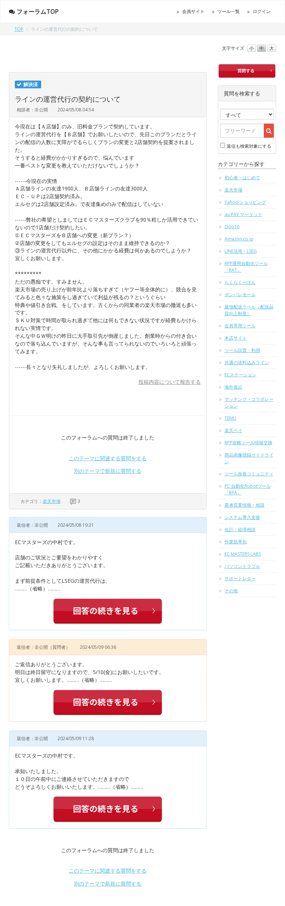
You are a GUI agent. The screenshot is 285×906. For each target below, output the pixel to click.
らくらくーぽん (240, 282)
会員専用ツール (240, 326)
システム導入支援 (242, 517)
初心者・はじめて (242, 177)
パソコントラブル (242, 566)
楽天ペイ (233, 430)
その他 (231, 591)
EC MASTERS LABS (243, 554)
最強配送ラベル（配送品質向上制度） (249, 310)
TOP (18, 29)
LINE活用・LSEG (241, 251)
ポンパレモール (240, 294)
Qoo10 (232, 226)
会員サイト (193, 11)
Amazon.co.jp (239, 239)
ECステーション (240, 375)
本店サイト (236, 338)
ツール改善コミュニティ (249, 474)
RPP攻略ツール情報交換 (248, 442)
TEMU (230, 418)
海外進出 (233, 387)
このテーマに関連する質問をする (108, 458)
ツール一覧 (228, 11)
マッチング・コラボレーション (249, 402)
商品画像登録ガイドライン (249, 458)
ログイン (262, 11)
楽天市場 (51, 501)
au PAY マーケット (243, 214)
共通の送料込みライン (247, 362)
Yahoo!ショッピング (245, 202)
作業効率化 (236, 542)
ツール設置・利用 (242, 350)
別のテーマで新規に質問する (107, 470)
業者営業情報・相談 (245, 505)
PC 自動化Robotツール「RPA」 (248, 489)
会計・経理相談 (240, 529)
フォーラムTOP (38, 11)
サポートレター (240, 578)
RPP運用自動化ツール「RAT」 (246, 266)
